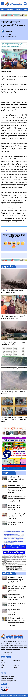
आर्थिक (25, 10)
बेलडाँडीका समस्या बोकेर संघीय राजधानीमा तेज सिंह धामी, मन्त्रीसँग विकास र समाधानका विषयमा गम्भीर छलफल (14, 419)
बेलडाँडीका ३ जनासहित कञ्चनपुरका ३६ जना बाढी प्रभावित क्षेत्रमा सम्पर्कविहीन (13, 343)
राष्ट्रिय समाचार (19, 10)
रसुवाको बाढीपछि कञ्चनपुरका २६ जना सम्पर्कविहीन (14, 368)
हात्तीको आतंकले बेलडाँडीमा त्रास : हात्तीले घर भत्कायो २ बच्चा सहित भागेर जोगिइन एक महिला (16, 498)
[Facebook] (2, 690)
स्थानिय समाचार (10, 10)
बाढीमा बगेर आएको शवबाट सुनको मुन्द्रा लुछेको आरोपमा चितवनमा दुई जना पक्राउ (13, 317)
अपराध (1, 313)
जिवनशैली (2, 287)
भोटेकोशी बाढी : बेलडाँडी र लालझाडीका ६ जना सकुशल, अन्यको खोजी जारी (12, 291)
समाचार (2, 10)
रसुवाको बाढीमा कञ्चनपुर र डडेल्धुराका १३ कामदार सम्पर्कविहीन (13, 392)
